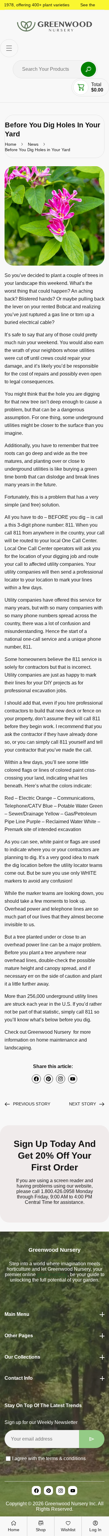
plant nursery (52, 1274)
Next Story (82, 1103)
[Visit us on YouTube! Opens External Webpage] (72, 1078)
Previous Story (31, 1103)
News (33, 144)
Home (10, 144)
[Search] (88, 69)
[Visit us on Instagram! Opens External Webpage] (60, 1078)
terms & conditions (66, 1458)
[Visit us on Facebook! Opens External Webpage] (36, 1078)
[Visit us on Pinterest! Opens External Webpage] (48, 1078)
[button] (9, 48)
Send (91, 1439)
